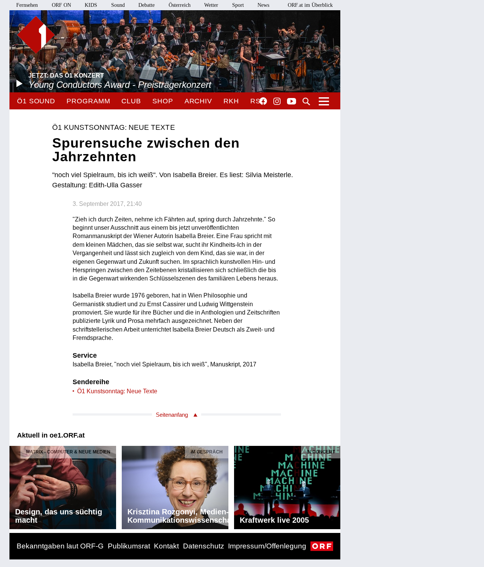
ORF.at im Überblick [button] (310, 5)
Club (131, 101)
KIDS (91, 5)
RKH (231, 101)
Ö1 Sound (36, 101)
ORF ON (61, 5)
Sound (118, 5)
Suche (306, 101)
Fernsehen (27, 5)
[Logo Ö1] (36, 35)
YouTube (291, 102)
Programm (88, 101)
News (263, 5)
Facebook (263, 101)
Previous (15, 486)
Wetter (211, 5)
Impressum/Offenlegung (267, 546)
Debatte (146, 5)
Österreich (180, 5)
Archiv (198, 101)
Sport (238, 5)
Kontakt (166, 546)
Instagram (277, 101)
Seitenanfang (172, 414)
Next (334, 486)
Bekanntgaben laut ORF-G (60, 546)
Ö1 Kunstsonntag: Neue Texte (117, 391)
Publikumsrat (129, 546)
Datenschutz (203, 546)
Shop (162, 101)
